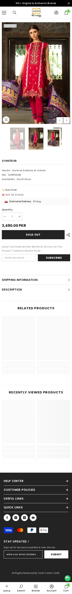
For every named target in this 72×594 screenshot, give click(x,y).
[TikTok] (24, 517)
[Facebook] (7, 517)
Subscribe (54, 258)
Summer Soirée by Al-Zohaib (29, 170)
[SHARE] (67, 234)
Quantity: (7, 209)
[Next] (66, 120)
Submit (56, 554)
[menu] (4, 12)
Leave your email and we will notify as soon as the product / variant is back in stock (32, 248)
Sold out (33, 234)
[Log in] (56, 12)
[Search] (14, 12)
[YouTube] (33, 517)
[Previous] (59, 120)
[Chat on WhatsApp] (68, 578)
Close (68, 3)
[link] (18, 367)
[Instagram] (15, 517)
